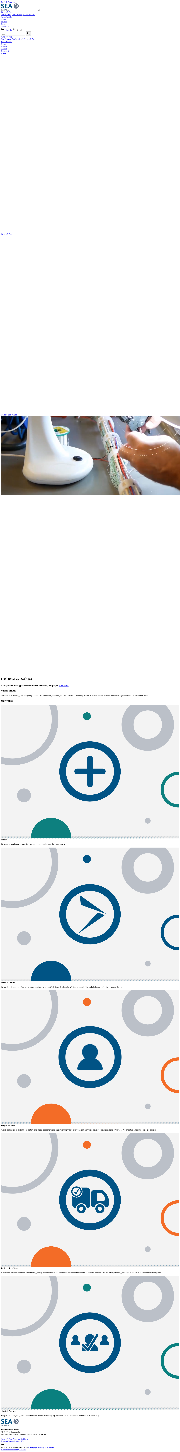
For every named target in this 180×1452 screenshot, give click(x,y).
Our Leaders (17, 14)
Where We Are (29, 14)
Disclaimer (49, 1447)
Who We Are (6, 12)
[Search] (28, 33)
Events (4, 22)
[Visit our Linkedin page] (2, 1445)
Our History (6, 14)
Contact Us (5, 26)
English (4, 2)
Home (3, 53)
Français (11, 2)
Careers (4, 24)
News (3, 19)
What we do (18, 1439)
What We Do (6, 17)
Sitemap (41, 1447)
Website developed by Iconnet (13, 1450)
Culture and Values (9, 415)
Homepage (32, 1447)
